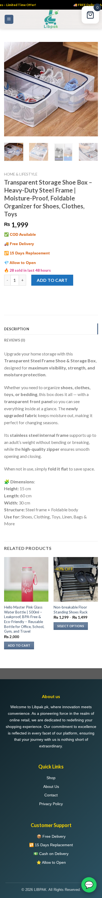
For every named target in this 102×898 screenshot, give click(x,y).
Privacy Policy (51, 804)
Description (16, 329)
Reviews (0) (14, 340)
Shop (51, 778)
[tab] (51, 328)
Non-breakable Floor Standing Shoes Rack (71, 609)
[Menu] (9, 19)
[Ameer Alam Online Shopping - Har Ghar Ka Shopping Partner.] (51, 19)
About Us (51, 786)
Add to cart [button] (19, 645)
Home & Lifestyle (20, 174)
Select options (70, 626)
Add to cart (52, 280)
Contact (51, 795)
